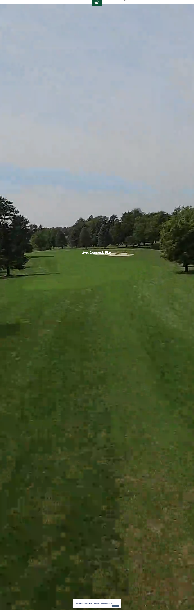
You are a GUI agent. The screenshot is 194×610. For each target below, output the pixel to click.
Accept (115, 605)
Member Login (125, 0)
